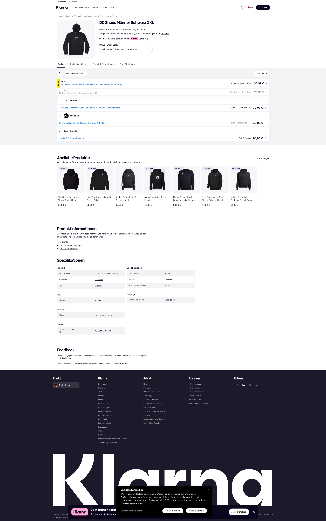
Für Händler (72, 2)
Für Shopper (61, 2)
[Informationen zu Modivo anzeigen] (59, 100)
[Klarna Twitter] (250, 385)
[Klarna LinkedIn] (244, 385)
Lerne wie (143, 38)
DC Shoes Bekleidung (70, 245)
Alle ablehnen (173, 511)
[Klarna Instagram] (257, 385)
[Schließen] (208, 489)
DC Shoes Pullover (69, 248)
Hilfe (112, 7)
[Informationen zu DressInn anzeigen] (59, 115)
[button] (250, 7)
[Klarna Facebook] (237, 385)
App (105, 7)
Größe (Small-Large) (109, 45)
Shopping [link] (69, 16)
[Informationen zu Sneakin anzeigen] (59, 131)
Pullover (165, 33)
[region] (164, 501)
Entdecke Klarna (82, 7)
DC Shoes (99, 280)
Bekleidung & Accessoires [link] (86, 16)
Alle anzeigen (263, 158)
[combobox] (126, 49)
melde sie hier (122, 363)
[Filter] (60, 73)
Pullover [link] (115, 16)
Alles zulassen (196, 511)
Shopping (96, 7)
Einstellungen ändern (131, 511)
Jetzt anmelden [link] (238, 512)
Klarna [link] (59, 16)
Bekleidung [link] (104, 16)
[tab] (61, 64)
